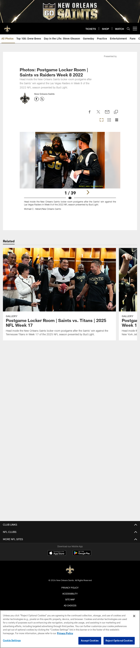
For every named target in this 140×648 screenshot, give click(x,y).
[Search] (128, 28)
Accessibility (70, 593)
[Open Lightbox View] (70, 173)
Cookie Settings (12, 640)
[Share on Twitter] (98, 114)
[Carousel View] (101, 120)
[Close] (134, 616)
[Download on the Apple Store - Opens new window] (57, 553)
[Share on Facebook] (90, 114)
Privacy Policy (70, 587)
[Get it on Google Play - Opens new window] (82, 554)
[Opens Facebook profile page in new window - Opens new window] (36, 99)
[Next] (88, 192)
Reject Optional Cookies (119, 640)
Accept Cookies (90, 640)
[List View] (116, 120)
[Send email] (107, 114)
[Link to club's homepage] (7, 27)
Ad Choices (70, 605)
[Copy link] (116, 112)
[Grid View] (109, 120)
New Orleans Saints (44, 94)
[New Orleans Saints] (70, 570)
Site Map (70, 599)
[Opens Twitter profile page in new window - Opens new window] (42, 99)
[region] (70, 629)
